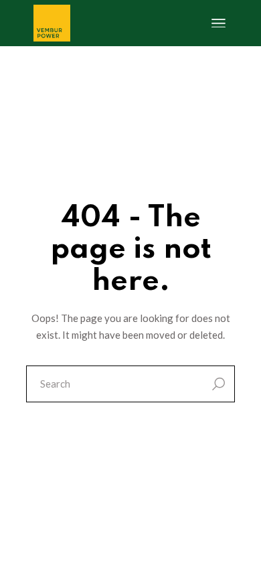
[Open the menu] (218, 23)
